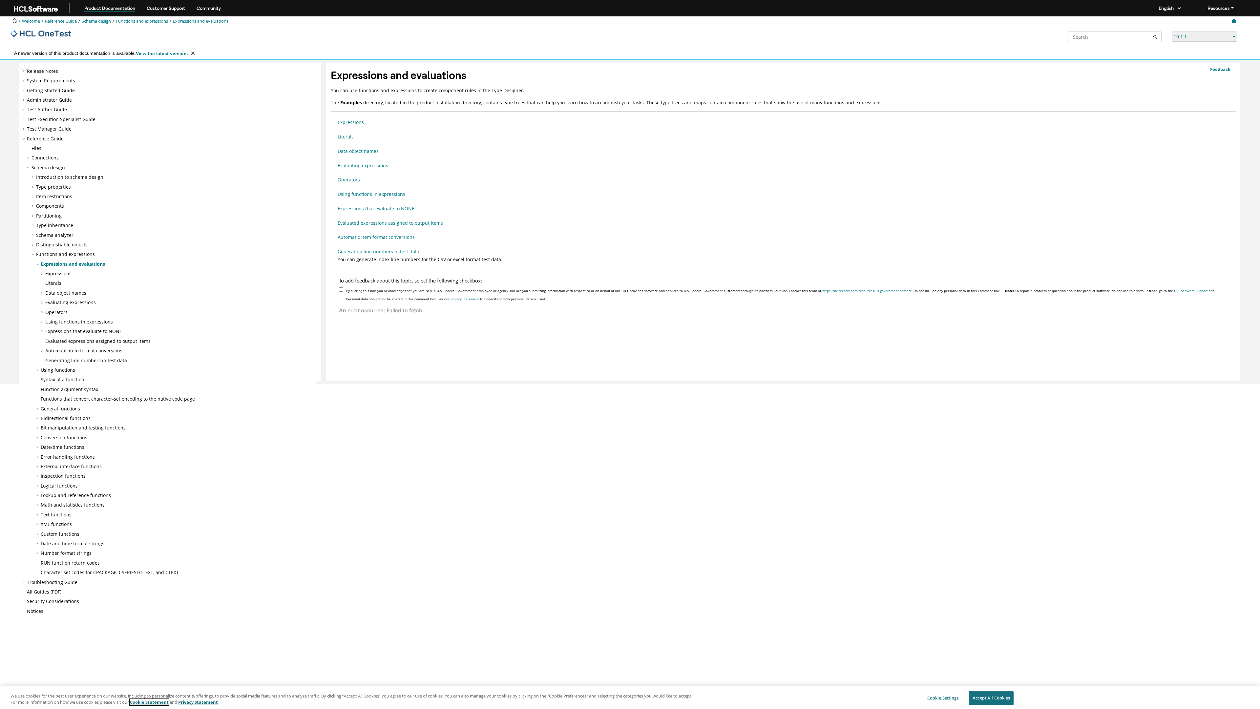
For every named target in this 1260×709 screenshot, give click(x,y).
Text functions (56, 514)
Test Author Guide (47, 109)
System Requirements (51, 80)
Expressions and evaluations (200, 21)
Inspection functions (63, 476)
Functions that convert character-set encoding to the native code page (118, 399)
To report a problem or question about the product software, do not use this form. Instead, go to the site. (1110, 290)
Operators (56, 312)
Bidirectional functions (66, 418)
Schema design (96, 21)
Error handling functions (68, 457)
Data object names (65, 293)
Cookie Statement (149, 702)
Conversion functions (64, 437)
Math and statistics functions (73, 505)
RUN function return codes (70, 563)
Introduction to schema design (69, 177)
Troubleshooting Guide (52, 582)
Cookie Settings (943, 698)
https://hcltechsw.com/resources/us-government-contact (867, 290)
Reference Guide (61, 21)
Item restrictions (54, 196)
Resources (1219, 8)
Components (50, 206)
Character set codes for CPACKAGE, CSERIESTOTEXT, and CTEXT (110, 572)
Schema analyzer (55, 235)
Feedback (1220, 69)
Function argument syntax (69, 389)
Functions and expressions (142, 21)
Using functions (58, 370)
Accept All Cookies (991, 698)
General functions (60, 409)
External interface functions (71, 466)
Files (36, 148)
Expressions (58, 273)
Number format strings (66, 553)
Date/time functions (62, 447)
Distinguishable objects (62, 244)
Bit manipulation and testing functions (83, 428)
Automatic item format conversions (83, 350)
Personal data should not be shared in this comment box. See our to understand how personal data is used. (446, 299)
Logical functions (59, 486)
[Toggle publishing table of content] (24, 66)
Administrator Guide (49, 100)
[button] (24, 71)
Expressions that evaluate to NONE (83, 331)
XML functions (56, 524)
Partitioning (49, 216)
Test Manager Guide (49, 129)
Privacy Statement (465, 299)
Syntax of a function (62, 379)
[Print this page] (1234, 21)
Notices (35, 611)
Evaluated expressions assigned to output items (98, 341)
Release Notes (42, 71)
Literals (53, 283)
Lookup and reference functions (76, 495)
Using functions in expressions (79, 322)
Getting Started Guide (51, 90)
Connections (45, 158)
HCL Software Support (1191, 290)
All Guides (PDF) (44, 592)
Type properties (53, 187)
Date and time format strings (72, 543)
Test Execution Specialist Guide (61, 119)
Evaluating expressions (70, 302)
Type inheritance (54, 225)
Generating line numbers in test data (86, 360)
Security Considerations (53, 601)
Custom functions (60, 534)
